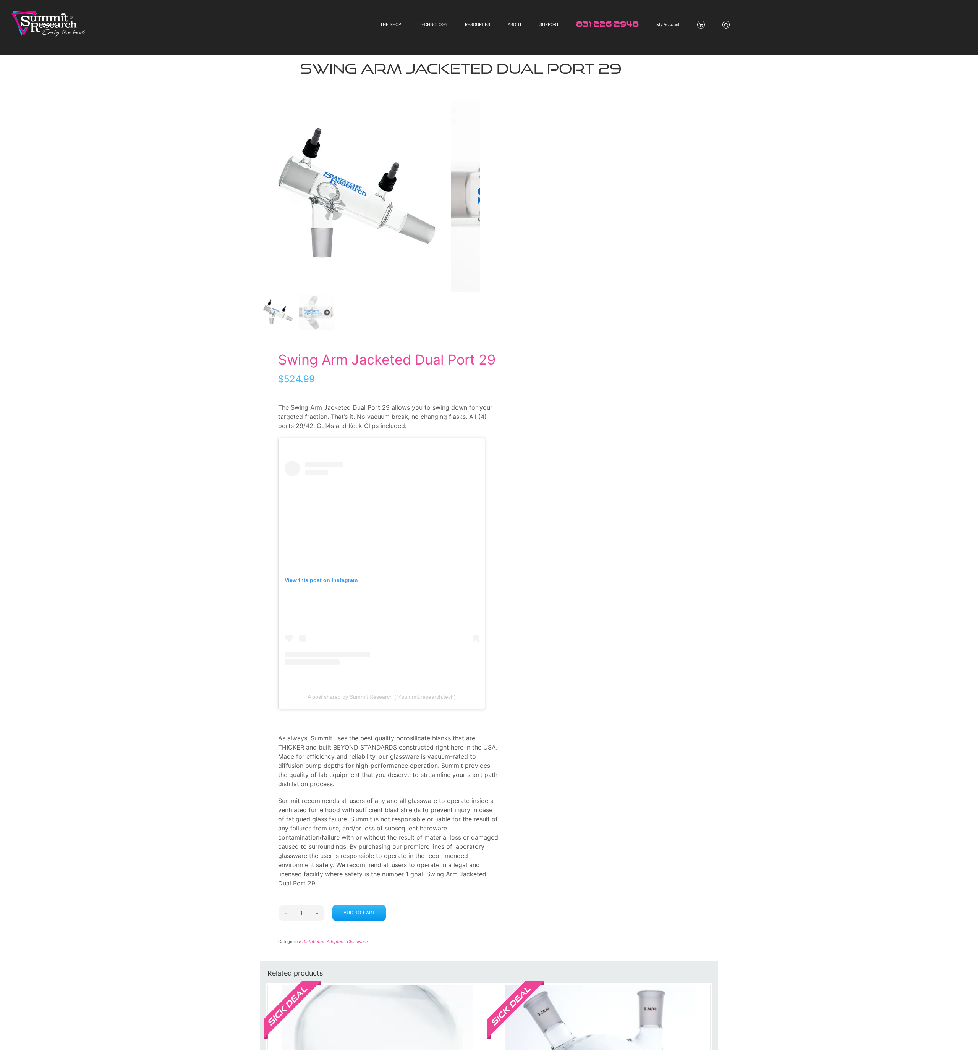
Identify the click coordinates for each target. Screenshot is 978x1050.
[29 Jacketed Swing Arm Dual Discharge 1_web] (355, 196)
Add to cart (359, 912)
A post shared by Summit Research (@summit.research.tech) (382, 697)
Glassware (357, 941)
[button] (726, 24)
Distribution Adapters (323, 941)
